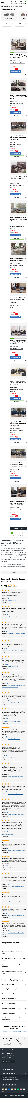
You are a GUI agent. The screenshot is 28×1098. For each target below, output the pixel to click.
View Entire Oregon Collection (16, 103)
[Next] (24, 533)
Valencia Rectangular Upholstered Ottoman (17, 915)
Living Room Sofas (5, 1031)
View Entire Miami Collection (16, 430)
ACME (19, 23)
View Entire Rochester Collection (17, 62)
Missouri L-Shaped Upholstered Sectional (16, 650)
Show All (14, 572)
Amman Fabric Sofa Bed (13, 666)
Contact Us (7, 1061)
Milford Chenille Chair (12, 600)
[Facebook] (3, 1085)
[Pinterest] (9, 1085)
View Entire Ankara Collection (16, 265)
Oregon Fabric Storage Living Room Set (16, 901)
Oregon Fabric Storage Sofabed (14, 616)
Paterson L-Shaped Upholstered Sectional (16, 850)
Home (2, 6)
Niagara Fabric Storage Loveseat (14, 757)
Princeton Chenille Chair (13, 867)
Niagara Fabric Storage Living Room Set (16, 814)
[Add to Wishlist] (26, 75)
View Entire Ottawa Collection (16, 144)
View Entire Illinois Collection (16, 348)
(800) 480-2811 (8, 1053)
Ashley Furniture (7, 23)
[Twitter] (6, 1085)
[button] (12, 2)
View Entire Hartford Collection (17, 185)
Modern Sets (8, 18)
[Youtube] (12, 1085)
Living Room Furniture (9, 6)
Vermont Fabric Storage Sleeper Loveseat (16, 702)
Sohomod (14, 556)
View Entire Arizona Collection (16, 510)
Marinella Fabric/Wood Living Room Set (16, 886)
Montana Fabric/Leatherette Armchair (15, 793)
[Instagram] (15, 1085)
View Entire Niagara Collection (17, 226)
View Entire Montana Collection (17, 307)
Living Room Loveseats (15, 1031)
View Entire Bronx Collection (16, 389)
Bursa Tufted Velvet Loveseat (14, 738)
